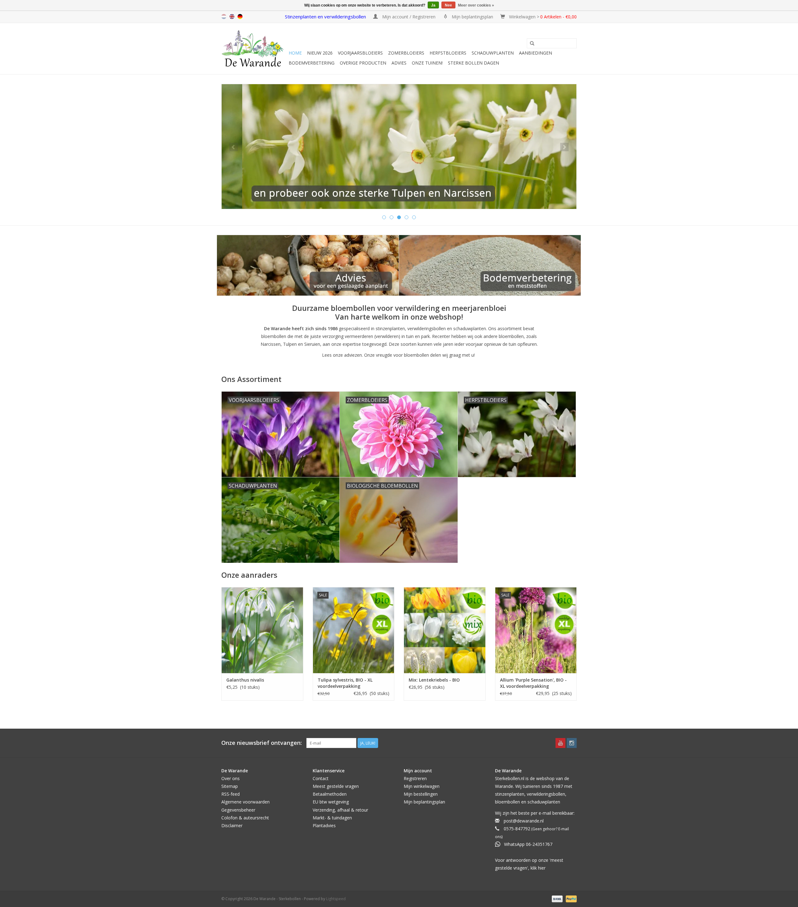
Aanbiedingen (535, 53)
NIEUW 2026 (320, 53)
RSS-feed (230, 794)
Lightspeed (336, 898)
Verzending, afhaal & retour (340, 810)
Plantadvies (324, 825)
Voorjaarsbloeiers (360, 53)
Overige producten (363, 63)
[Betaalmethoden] (557, 898)
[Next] (564, 147)
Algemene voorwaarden (245, 802)
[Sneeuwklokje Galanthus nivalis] (262, 630)
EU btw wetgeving (331, 802)
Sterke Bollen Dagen (473, 63)
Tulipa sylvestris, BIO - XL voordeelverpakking (345, 683)
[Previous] (233, 147)
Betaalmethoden (330, 794)
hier (542, 868)
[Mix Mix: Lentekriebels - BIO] (445, 630)
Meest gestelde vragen (336, 786)
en (231, 16)
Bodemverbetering (311, 63)
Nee (448, 5)
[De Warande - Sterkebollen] (254, 48)
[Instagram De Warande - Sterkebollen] (572, 743)
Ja (433, 5)
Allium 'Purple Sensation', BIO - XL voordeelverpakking (533, 683)
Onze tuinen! (427, 63)
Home (295, 53)
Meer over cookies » (476, 5)
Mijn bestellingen (421, 794)
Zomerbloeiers (406, 53)
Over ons (230, 778)
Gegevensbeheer (238, 810)
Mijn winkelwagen (422, 786)
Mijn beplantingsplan (424, 802)
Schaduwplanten (493, 53)
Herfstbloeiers (448, 53)
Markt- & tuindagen (332, 818)
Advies (399, 63)
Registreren (415, 778)
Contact (321, 778)
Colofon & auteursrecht (245, 818)
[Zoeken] (532, 43)
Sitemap (229, 786)
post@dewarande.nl (524, 821)
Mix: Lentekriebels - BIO (434, 680)
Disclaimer (232, 825)
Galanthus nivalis (245, 680)
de (240, 16)
